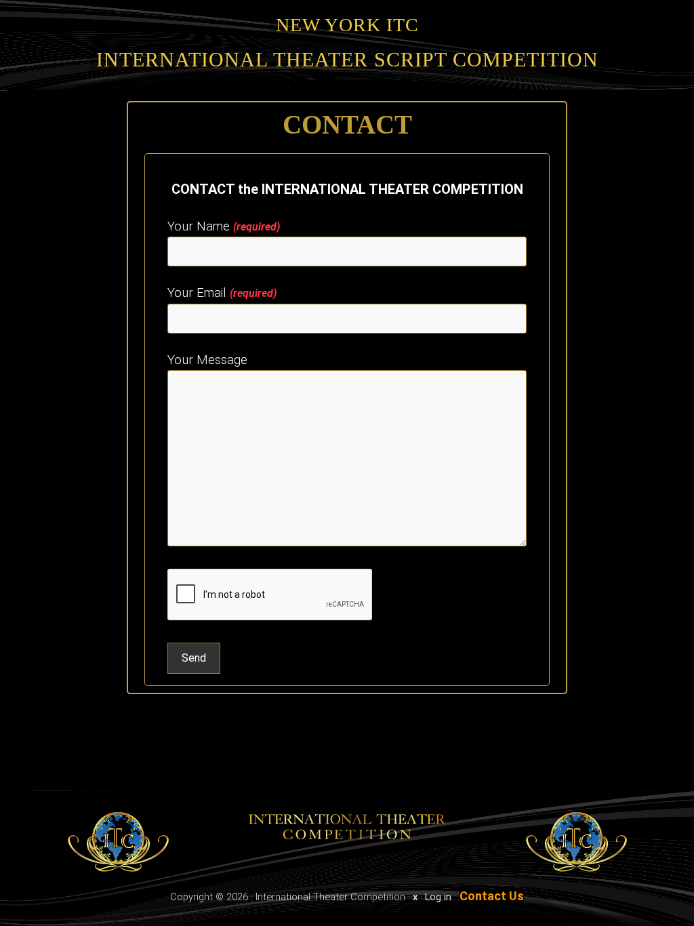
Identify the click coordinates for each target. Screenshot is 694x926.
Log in (438, 897)
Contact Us (492, 896)
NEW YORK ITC (347, 24)
